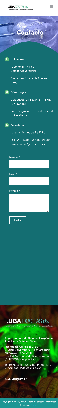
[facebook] (8, 387)
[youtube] (35, 387)
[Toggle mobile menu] (51, 6)
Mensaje (14, 190)
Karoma (34, 405)
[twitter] (17, 387)
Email (13, 174)
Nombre (14, 157)
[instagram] (26, 387)
